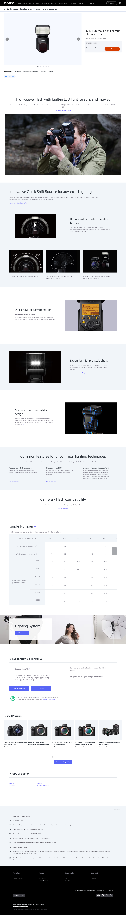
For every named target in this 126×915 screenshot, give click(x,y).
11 (69, 104)
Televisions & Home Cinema (25, 3)
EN (22, 895)
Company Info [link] (101, 890)
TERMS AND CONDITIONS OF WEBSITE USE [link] (24, 904)
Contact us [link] (110, 890)
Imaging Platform (63, 3)
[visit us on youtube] (98, 895)
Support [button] (50, 71)
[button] (7, 39)
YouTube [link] (67, 881)
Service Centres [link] (43, 881)
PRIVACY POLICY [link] (40, 904)
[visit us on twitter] (107, 895)
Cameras (53, 3)
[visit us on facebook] (103, 895)
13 (23, 424)
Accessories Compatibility (63, 762)
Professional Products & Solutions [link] (85, 890)
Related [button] (43, 71)
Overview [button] (18, 71)
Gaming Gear (45, 3)
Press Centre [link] (94, 878)
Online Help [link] (42, 878)
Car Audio (73, 3)
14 (109, 467)
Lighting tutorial (22, 633)
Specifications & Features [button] (30, 71)
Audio (37, 3)
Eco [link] (66, 878)
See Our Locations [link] (18, 878)
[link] (16, 895)
